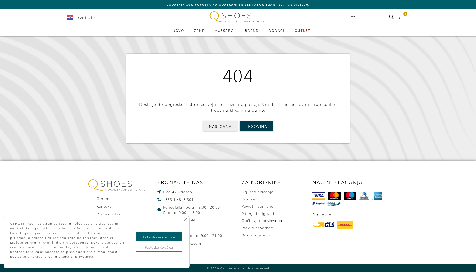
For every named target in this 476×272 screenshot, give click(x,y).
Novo (178, 30)
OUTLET (302, 30)
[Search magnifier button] (391, 17)
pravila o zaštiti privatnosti (69, 256)
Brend (252, 30)
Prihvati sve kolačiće (159, 236)
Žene (199, 30)
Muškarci (224, 30)
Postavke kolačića (159, 247)
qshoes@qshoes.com (322, 17)
